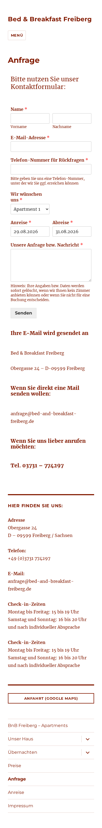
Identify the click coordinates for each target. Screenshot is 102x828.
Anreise (21, 222)
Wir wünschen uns (26, 197)
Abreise (62, 222)
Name (19, 109)
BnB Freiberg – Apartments (38, 725)
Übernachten (22, 752)
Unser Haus (20, 738)
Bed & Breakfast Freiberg (50, 19)
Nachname (61, 127)
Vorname (19, 127)
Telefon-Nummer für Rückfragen (49, 160)
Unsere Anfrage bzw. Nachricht (47, 245)
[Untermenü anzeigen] (87, 739)
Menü (17, 35)
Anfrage (17, 779)
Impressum (20, 805)
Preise (14, 765)
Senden (23, 313)
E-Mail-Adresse (30, 137)
